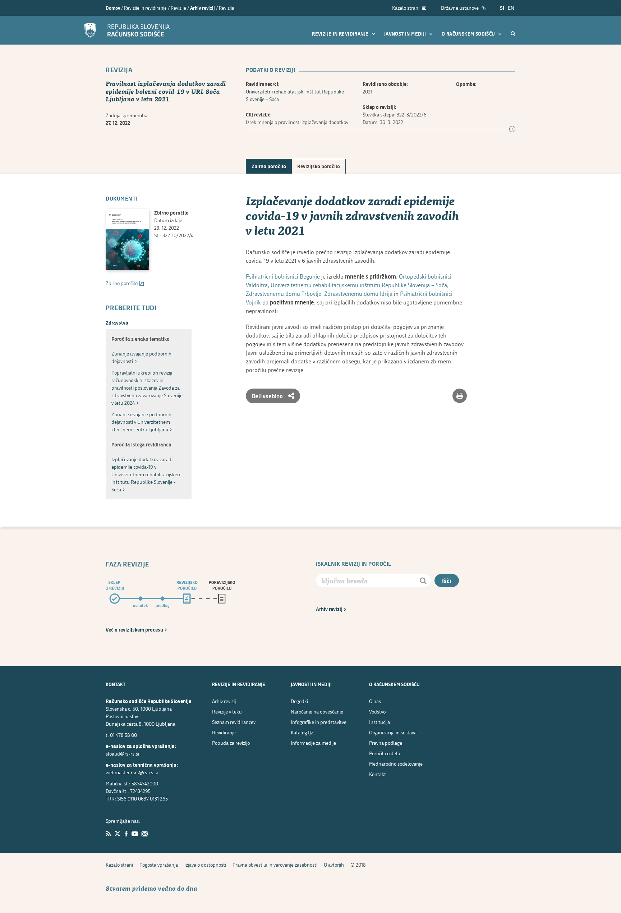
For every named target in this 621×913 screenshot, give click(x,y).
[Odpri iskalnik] (513, 33)
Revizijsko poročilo (318, 166)
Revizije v (227, 711)
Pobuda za (231, 742)
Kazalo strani (406, 7)
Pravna (385, 742)
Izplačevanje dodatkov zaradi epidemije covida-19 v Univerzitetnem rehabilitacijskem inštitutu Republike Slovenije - (146, 474)
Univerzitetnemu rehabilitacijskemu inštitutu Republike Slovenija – (359, 285)
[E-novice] (145, 833)
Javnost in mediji (405, 34)
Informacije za (313, 742)
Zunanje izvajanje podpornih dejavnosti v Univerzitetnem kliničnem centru (141, 422)
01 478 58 (123, 734)
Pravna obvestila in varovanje (275, 864)
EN (511, 7)
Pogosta (158, 864)
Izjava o (205, 864)
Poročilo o (384, 753)
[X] (117, 833)
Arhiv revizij (202, 8)
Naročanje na (317, 711)
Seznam (234, 722)
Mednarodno (396, 763)
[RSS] (108, 833)
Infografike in (318, 722)
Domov (113, 8)
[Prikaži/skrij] (512, 129)
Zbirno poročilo (269, 166)
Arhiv (329, 609)
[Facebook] (126, 833)
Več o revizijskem (134, 629)
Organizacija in (393, 732)
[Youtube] (135, 833)
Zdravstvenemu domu (283, 293)
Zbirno (122, 283)
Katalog (302, 732)
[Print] (459, 396)
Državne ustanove (460, 7)
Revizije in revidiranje (341, 34)
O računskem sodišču (469, 34)
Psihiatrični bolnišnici (283, 276)
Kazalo (119, 864)
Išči (446, 580)
